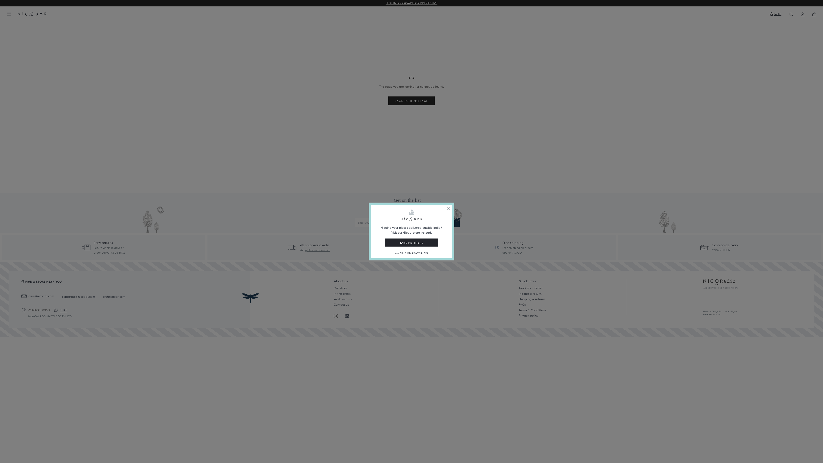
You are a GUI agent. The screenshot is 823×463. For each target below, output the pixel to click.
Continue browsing (411, 252)
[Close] (448, 208)
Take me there (412, 242)
